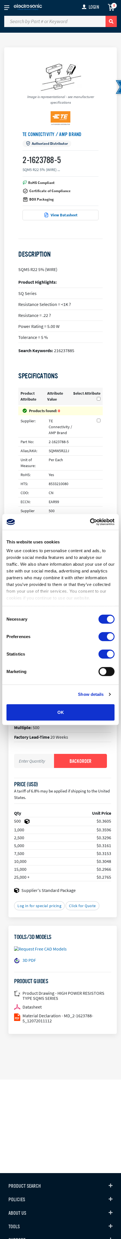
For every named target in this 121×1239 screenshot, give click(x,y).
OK (60, 712)
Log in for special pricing (39, 905)
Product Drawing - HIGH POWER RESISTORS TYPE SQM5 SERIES (63, 995)
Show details (91, 694)
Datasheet (32, 1007)
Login (94, 7)
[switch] (106, 636)
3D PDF (29, 960)
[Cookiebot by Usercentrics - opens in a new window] (90, 522)
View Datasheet (64, 214)
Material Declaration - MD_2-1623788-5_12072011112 (58, 1018)
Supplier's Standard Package (48, 890)
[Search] (111, 21)
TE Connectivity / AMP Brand (52, 134)
